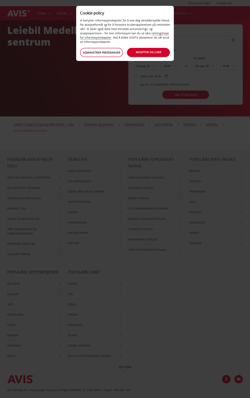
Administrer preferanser (101, 52)
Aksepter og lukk (148, 52)
